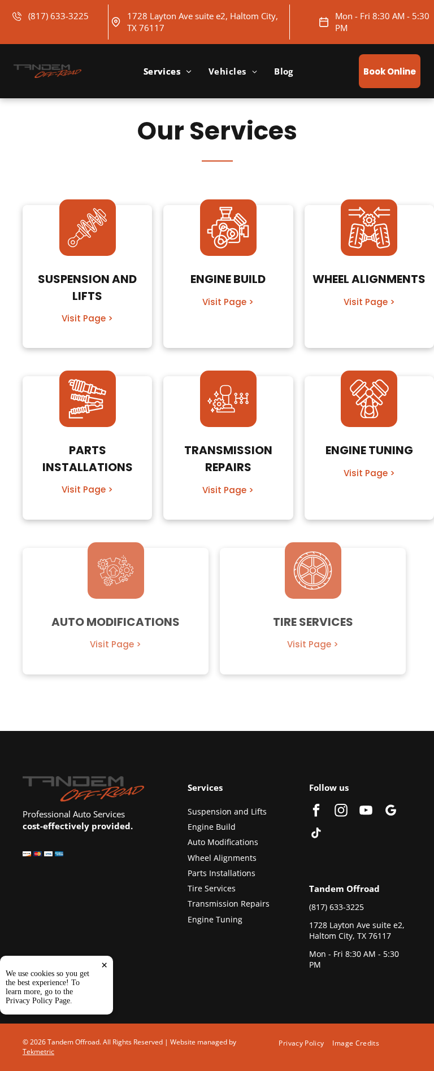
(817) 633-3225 (58, 15)
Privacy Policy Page (38, 1000)
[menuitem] (167, 71)
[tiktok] (316, 834)
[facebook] (316, 811)
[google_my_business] (391, 811)
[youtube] (366, 811)
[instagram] (341, 811)
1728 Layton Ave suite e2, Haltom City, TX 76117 (357, 931)
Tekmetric (38, 1051)
